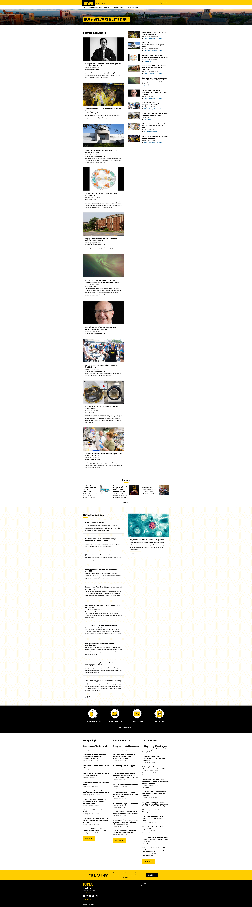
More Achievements (119, 840)
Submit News (144, 888)
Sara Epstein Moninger (93, 69)
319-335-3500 (89, 892)
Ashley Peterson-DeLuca (93, 459)
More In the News (149, 861)
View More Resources (125, 727)
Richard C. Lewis (91, 199)
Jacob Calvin (90, 412)
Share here (151, 875)
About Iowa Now (145, 886)
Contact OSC (144, 884)
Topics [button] (84, 7)
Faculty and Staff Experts (95, 7)
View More (125, 502)
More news (88, 697)
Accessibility (105, 905)
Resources (107, 7)
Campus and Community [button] (118, 7)
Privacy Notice (85, 905)
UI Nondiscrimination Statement (96, 905)
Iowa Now (100, 3)
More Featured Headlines (136, 308)
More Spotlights (89, 838)
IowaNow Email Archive (132, 7)
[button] (164, 3)
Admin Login (88, 899)
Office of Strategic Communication (96, 113)
